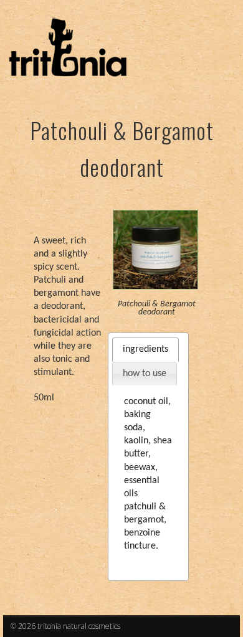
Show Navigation (194, 111)
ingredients (145, 349)
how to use (144, 374)
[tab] (145, 349)
